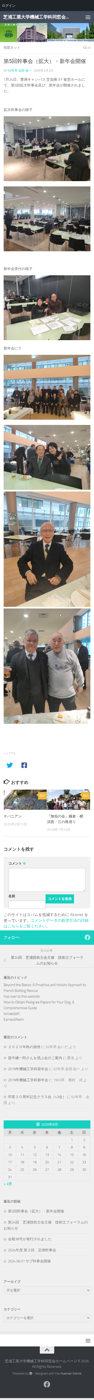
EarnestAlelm (14, 1019)
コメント (17, 863)
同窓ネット (12, 48)
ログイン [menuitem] (8, 5)
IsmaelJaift (12, 1014)
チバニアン (13, 816)
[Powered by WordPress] (30, 1373)
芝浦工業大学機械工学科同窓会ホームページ (37, 17)
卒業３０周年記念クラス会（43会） (37, 1097)
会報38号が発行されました (30, 1239)
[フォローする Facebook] (87, 937)
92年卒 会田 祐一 (20, 70)
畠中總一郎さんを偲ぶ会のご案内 (35, 1058)
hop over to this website (22, 996)
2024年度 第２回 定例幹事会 (32, 1250)
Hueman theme (70, 1373)
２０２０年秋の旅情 (24, 1047)
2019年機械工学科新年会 (28, 1069)
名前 (11, 896)
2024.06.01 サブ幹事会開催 (29, 1261)
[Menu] (88, 17)
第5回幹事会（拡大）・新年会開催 (36, 1211)
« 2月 (8, 1184)
